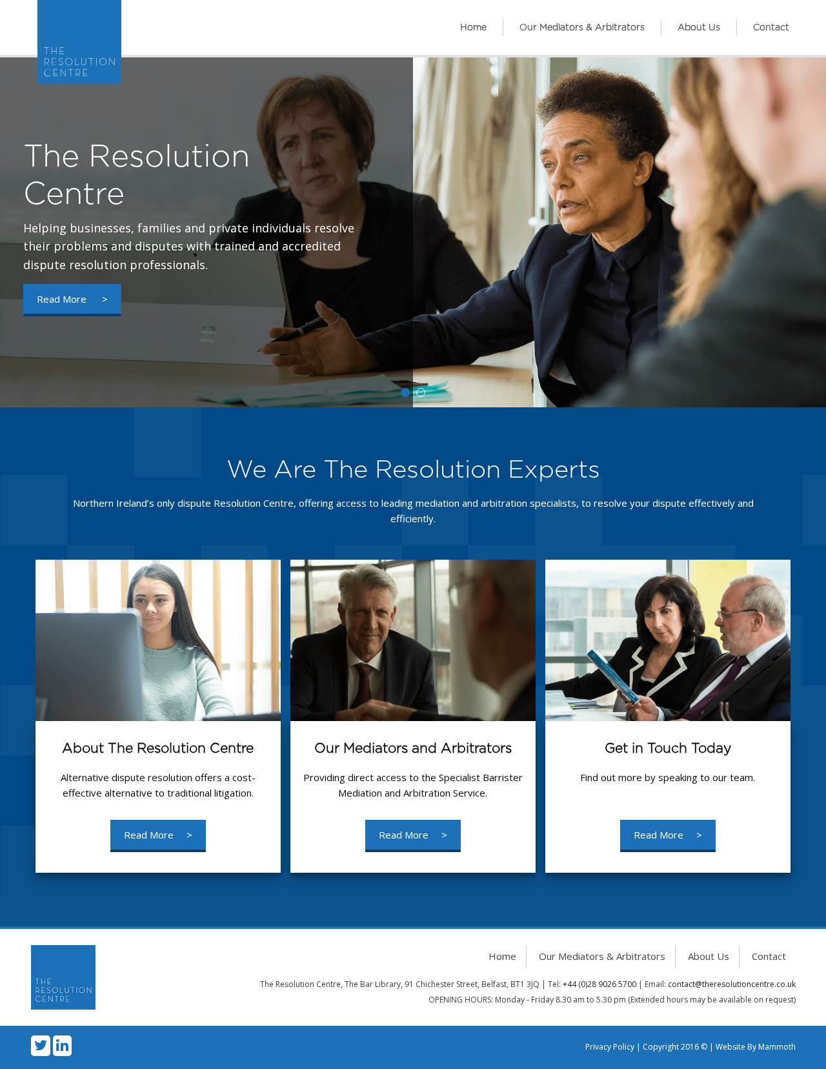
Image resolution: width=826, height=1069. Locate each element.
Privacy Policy (609, 1046)
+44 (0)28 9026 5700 (599, 984)
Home (473, 27)
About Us (699, 27)
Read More (72, 298)
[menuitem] (473, 27)
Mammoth (777, 1046)
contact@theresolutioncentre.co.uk (732, 984)
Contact (771, 27)
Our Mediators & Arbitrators (582, 27)
